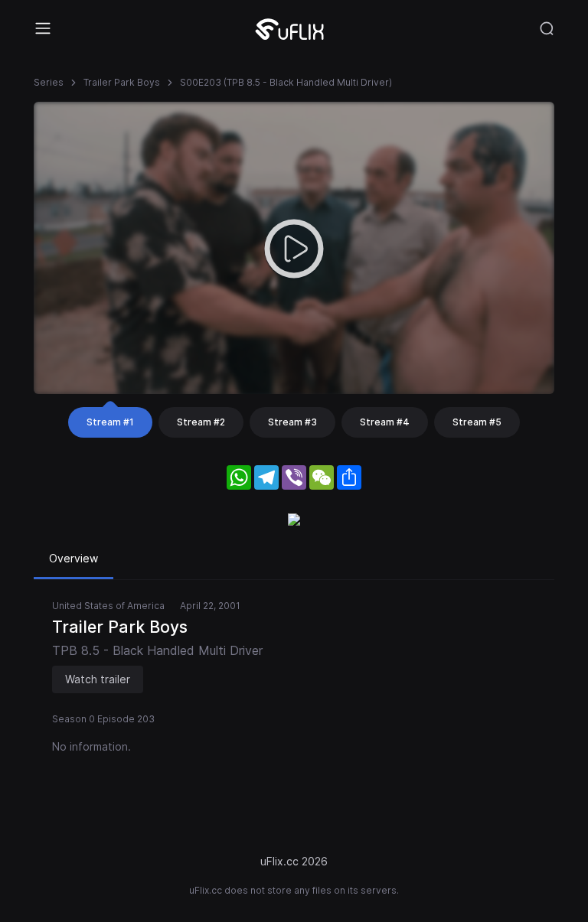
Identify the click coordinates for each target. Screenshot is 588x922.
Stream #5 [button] (476, 422)
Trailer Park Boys (121, 82)
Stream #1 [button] (110, 422)
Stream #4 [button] (385, 422)
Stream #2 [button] (201, 422)
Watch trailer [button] (97, 679)
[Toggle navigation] (43, 28)
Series (49, 82)
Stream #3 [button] (292, 422)
